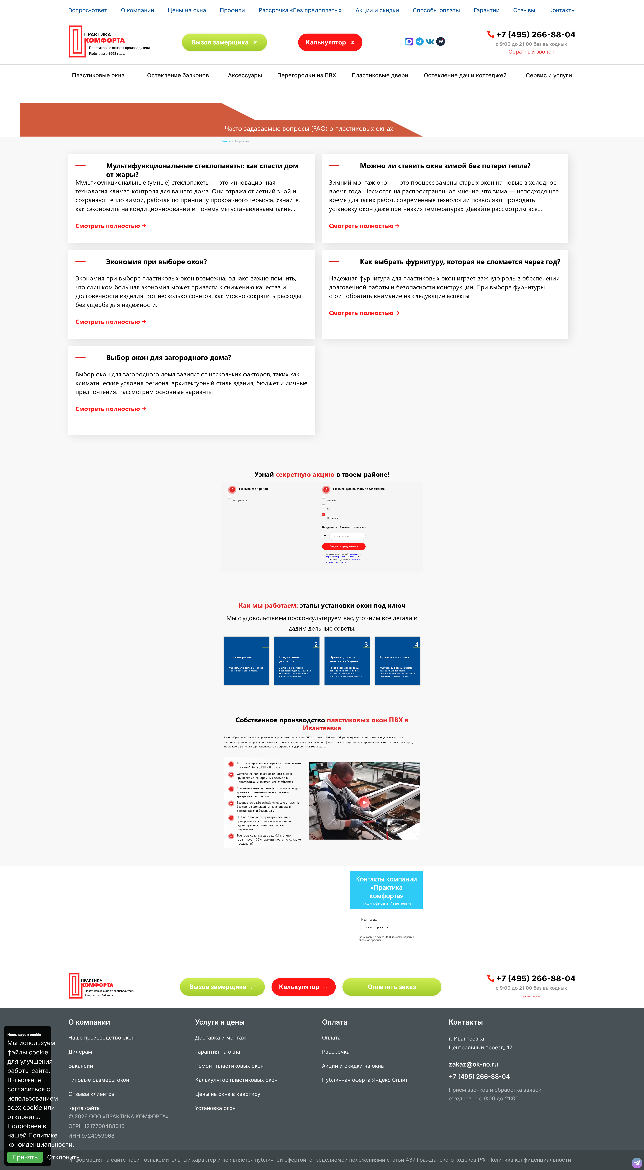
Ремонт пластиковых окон (229, 1066)
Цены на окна (187, 10)
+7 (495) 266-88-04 (536, 34)
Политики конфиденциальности (343, 560)
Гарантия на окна (217, 1052)
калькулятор (628, 1130)
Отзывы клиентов (91, 1094)
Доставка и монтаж (220, 1037)
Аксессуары (245, 75)
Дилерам (80, 1052)
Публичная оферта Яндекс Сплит (365, 1080)
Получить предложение (344, 546)
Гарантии (486, 10)
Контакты (562, 10)
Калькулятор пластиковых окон (236, 1080)
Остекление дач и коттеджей (465, 75)
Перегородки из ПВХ (306, 75)
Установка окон (215, 1108)
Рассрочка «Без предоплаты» (300, 10)
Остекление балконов (178, 75)
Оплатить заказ (392, 987)
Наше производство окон (101, 1037)
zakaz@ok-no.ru (473, 1064)
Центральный (240, 500)
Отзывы (524, 10)
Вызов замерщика (220, 42)
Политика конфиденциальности (529, 1160)
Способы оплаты (436, 10)
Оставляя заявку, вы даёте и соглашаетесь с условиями (343, 558)
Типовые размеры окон (98, 1080)
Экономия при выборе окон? (156, 261)
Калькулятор (326, 42)
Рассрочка (336, 1052)
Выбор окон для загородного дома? (168, 357)
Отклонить (63, 1157)
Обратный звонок (531, 51)
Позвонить (332, 517)
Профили (232, 10)
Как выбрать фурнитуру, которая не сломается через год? (460, 261)
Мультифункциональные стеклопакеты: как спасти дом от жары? (202, 170)
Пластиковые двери (380, 75)
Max (329, 509)
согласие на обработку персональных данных (343, 555)
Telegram (331, 500)
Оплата (331, 1037)
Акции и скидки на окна (353, 1066)
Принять (25, 1157)
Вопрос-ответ (87, 10)
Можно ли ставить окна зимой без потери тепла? (445, 165)
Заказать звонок (531, 996)
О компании (137, 10)
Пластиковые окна (98, 75)
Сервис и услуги (549, 75)
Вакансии (80, 1066)
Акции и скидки (377, 10)
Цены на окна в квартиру (227, 1094)
